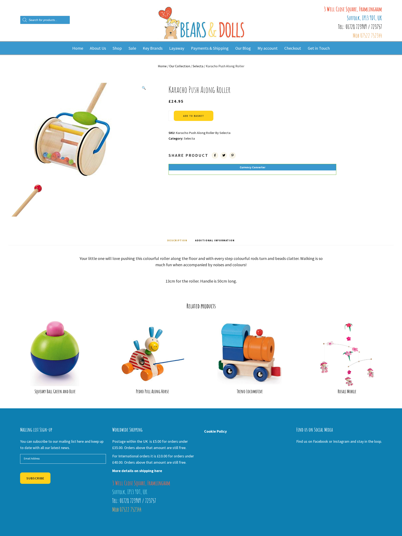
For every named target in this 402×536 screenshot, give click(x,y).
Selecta (198, 66)
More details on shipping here (137, 470)
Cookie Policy (215, 431)
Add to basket (193, 115)
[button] (144, 88)
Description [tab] (177, 240)
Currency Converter (252, 167)
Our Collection (179, 66)
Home (162, 66)
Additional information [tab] (215, 240)
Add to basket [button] (57, 379)
